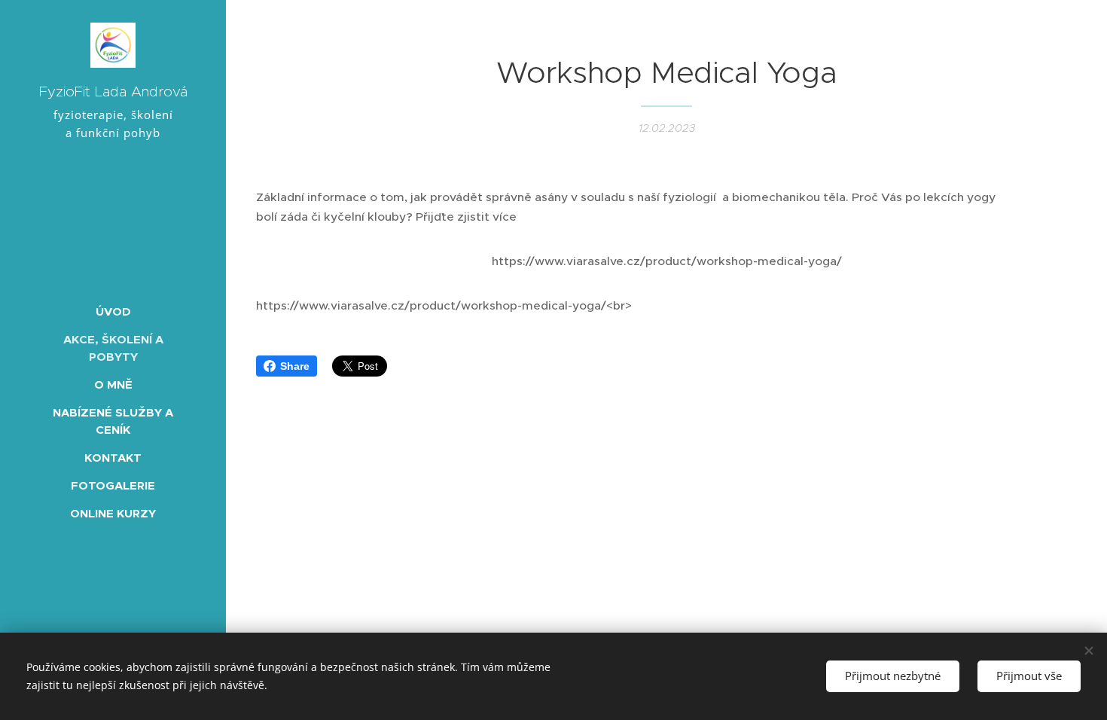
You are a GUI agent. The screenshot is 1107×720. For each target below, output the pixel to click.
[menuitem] (113, 311)
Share (295, 366)
